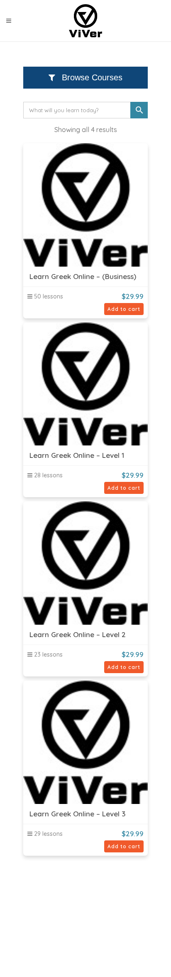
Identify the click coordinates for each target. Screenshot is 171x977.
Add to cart (123, 309)
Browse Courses (90, 77)
